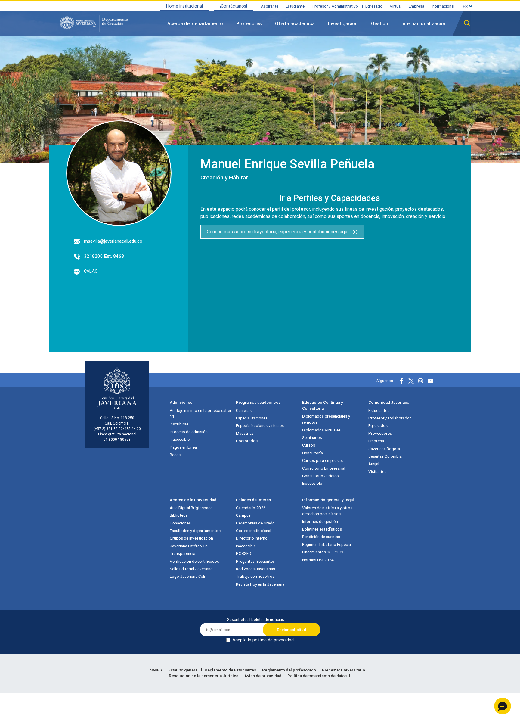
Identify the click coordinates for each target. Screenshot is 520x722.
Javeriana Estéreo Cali (189, 545)
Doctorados (247, 440)
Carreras (244, 410)
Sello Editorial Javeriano (191, 568)
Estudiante (295, 6)
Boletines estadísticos (322, 529)
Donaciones (180, 523)
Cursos (308, 445)
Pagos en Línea (183, 447)
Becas (175, 454)
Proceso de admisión (189, 431)
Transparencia (182, 553)
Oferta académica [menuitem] (295, 23)
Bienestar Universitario (344, 670)
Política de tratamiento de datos (317, 675)
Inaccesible (180, 439)
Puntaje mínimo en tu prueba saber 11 (200, 413)
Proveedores (380, 433)
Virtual (395, 6)
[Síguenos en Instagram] (420, 381)
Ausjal (373, 463)
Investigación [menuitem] (343, 23)
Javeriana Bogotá (384, 448)
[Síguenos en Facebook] (401, 381)
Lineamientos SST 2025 (323, 551)
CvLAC (91, 271)
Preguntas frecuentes (255, 561)
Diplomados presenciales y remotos (326, 419)
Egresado (373, 6)
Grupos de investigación (191, 538)
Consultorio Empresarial (323, 468)
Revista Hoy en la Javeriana (260, 584)
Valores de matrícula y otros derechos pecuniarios (327, 510)
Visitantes (377, 471)
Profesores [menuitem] (249, 23)
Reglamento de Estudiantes (231, 670)
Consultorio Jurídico (320, 475)
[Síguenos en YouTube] (430, 381)
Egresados (378, 425)
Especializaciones (252, 417)
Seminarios (312, 437)
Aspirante (269, 6)
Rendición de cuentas (321, 536)
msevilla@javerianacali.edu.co (113, 241)
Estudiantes (378, 410)
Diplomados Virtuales (321, 430)
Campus (243, 515)
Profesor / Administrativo (335, 6)
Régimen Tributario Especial (327, 544)
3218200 (104, 256)
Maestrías (245, 433)
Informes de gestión (320, 521)
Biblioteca (178, 515)
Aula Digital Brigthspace (191, 507)
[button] (502, 706)
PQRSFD (243, 553)
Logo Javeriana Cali (187, 576)
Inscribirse (179, 424)
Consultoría (312, 452)
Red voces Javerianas (255, 568)
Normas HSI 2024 (318, 559)
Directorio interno (252, 538)
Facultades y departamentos (195, 530)
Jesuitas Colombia (385, 456)
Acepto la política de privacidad (263, 640)
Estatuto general (184, 670)
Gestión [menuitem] (379, 23)
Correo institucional (253, 530)
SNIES (156, 670)
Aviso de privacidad (263, 675)
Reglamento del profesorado (289, 670)
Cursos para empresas (322, 460)
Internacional (443, 6)
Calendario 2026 (251, 507)
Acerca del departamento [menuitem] (195, 23)
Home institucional (184, 6)
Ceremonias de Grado (255, 523)
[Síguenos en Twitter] (411, 381)
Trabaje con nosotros (255, 576)
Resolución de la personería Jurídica (204, 675)
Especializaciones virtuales (260, 425)
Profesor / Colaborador (389, 417)
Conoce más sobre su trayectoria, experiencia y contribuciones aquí (278, 232)
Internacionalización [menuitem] (424, 23)
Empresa (416, 6)
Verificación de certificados (194, 561)
